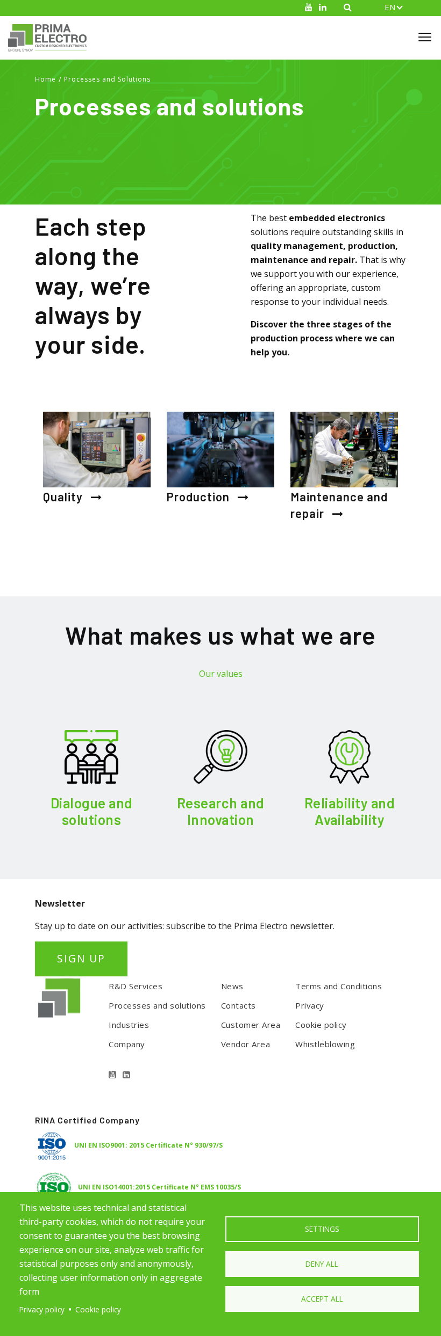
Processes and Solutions (107, 79)
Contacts (238, 1005)
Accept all (322, 1299)
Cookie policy (321, 1024)
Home (45, 79)
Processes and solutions (157, 1005)
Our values (221, 674)
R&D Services (135, 986)
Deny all (321, 1264)
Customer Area (251, 1024)
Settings (322, 1229)
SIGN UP (81, 958)
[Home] (51, 38)
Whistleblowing (325, 1044)
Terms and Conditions (338, 986)
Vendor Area (246, 1044)
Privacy (309, 1005)
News (232, 986)
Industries (129, 1024)
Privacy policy (42, 1309)
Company (127, 1044)
